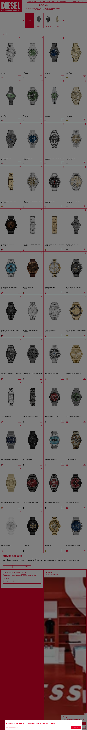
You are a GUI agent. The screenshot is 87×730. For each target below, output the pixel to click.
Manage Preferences (32, 723)
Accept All (76, 727)
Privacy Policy (45, 723)
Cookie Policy (52, 723)
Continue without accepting (12, 727)
